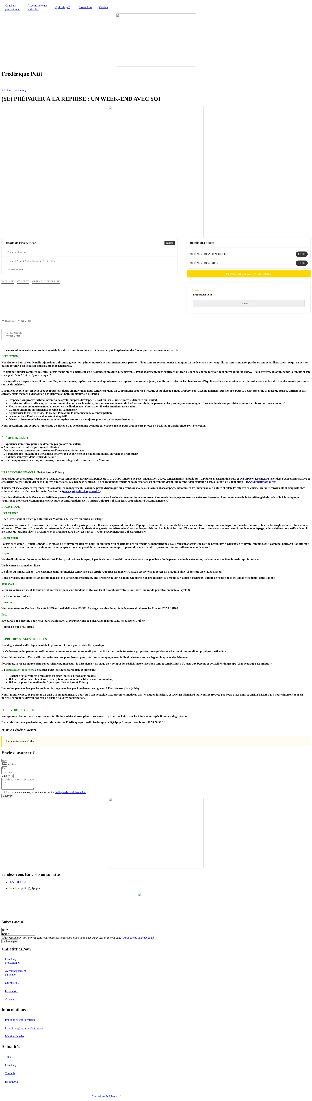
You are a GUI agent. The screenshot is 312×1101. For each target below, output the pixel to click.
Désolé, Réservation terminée (248, 274)
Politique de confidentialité (138, 937)
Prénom (6, 764)
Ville (4, 775)
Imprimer (7, 281)
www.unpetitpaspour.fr (261, 481)
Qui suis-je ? (62, 7)
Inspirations (85, 7)
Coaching (10, 1065)
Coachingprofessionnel (12, 7)
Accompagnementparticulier (37, 7)
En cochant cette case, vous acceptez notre (46, 792)
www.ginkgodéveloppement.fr (81, 491)
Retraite (169, 243)
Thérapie (10, 1073)
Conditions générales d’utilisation (24, 1028)
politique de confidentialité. (70, 792)
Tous (8, 1056)
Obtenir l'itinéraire (46, 281)
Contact (103, 7)
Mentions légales (14, 1036)
